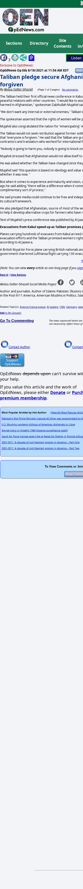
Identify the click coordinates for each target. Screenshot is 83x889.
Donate (57, 392)
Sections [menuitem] (14, 43)
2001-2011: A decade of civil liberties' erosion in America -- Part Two (40, 448)
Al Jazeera (52, 306)
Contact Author (19, 347)
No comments (70, 89)
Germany (71, 306)
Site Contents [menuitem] (62, 43)
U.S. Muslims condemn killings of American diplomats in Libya (38, 424)
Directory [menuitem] (39, 43)
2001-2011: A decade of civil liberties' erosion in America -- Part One (41, 442)
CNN (62, 306)
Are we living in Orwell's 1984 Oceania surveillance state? (35, 430)
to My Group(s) (10, 312)
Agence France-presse (32, 306)
